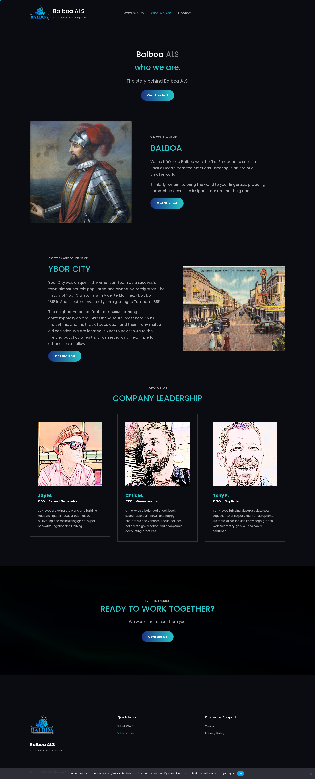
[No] (310, 773)
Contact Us (157, 636)
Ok (240, 773)
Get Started (157, 95)
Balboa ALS (69, 11)
